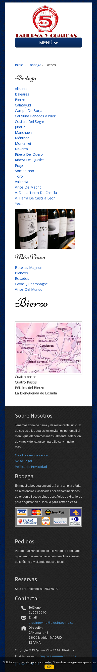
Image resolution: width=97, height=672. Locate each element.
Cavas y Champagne (31, 284)
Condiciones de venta (31, 455)
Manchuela (24, 132)
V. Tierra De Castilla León (35, 198)
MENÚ (46, 42)
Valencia (21, 181)
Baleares (22, 94)
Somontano (24, 170)
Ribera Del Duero (29, 154)
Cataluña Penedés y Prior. (35, 116)
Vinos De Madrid (28, 187)
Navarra (21, 148)
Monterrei (23, 143)
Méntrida (22, 138)
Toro (19, 176)
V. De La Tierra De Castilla (36, 192)
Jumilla (20, 127)
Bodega (35, 64)
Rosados (22, 278)
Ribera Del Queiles (30, 159)
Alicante (21, 88)
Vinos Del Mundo (29, 289)
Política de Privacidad (31, 466)
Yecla (19, 203)
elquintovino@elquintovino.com (52, 622)
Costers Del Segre (29, 121)
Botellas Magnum (29, 267)
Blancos (21, 273)
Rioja (19, 165)
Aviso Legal (23, 461)
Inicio (19, 64)
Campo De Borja (28, 110)
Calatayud (23, 105)
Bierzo (20, 99)
